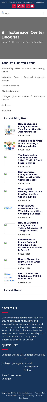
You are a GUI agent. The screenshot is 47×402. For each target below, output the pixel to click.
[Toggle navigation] (41, 13)
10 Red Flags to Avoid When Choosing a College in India (30, 143)
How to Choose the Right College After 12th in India (29, 262)
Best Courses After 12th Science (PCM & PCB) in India (29, 276)
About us (5, 2)
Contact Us (40, 2)
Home (5, 42)
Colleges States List (13, 354)
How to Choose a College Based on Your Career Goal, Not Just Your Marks (30, 128)
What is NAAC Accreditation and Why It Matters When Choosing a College (30, 210)
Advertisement (28, 2)
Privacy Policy (28, 395)
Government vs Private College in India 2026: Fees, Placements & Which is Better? (30, 244)
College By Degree (12, 363)
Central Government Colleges (31, 366)
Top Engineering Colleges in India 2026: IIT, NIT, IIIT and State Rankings (30, 159)
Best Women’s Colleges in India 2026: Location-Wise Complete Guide (29, 176)
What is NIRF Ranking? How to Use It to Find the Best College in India (30, 193)
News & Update (15, 2)
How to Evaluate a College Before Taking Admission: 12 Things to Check (30, 227)
